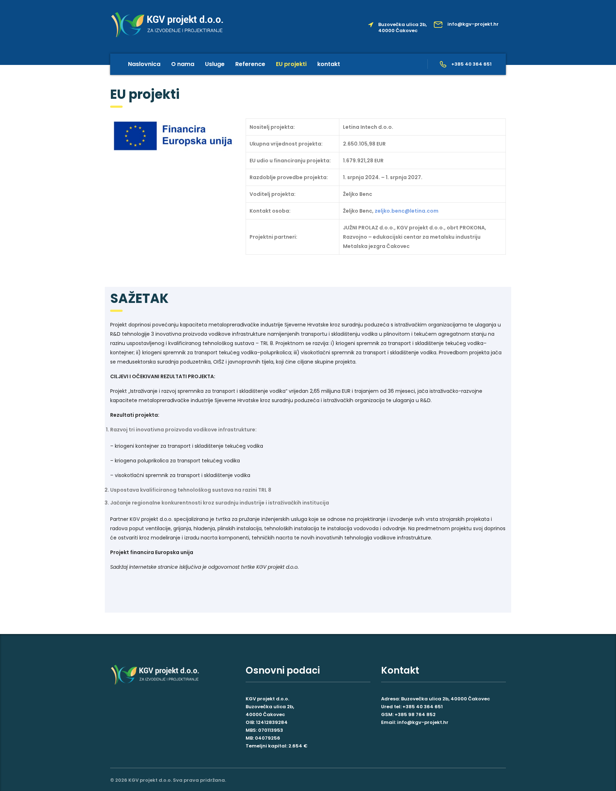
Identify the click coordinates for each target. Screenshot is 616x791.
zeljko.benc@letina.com (406, 210)
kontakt (328, 64)
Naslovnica (144, 64)
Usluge (215, 64)
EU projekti (291, 64)
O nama (182, 64)
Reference (250, 64)
